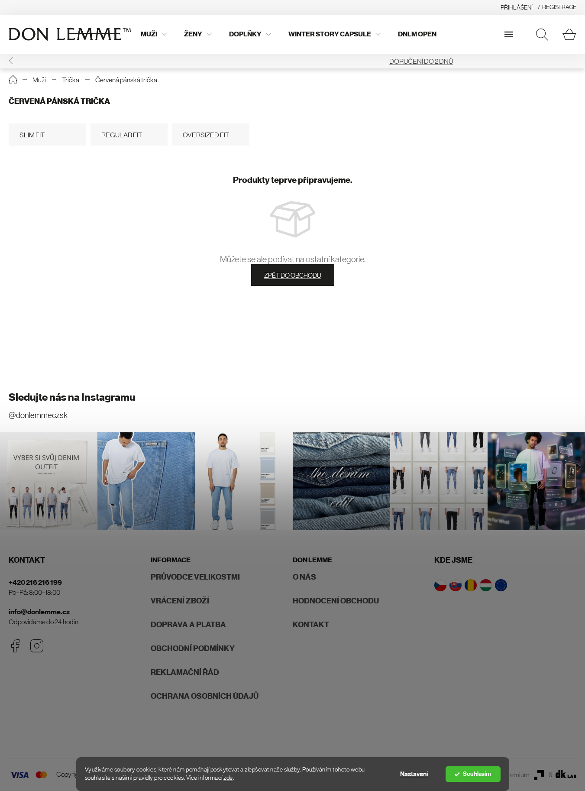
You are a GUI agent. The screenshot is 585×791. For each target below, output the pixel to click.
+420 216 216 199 (35, 582)
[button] (574, 61)
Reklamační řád (185, 672)
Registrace (559, 6)
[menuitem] (154, 34)
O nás (304, 577)
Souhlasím (477, 774)
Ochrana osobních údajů (205, 696)
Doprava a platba (188, 624)
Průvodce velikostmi (195, 577)
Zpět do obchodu (292, 275)
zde (228, 778)
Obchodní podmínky (193, 648)
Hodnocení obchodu (336, 601)
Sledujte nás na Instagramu (72, 397)
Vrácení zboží (180, 601)
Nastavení (414, 774)
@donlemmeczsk (38, 415)
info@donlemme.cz (39, 612)
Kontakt (311, 624)
